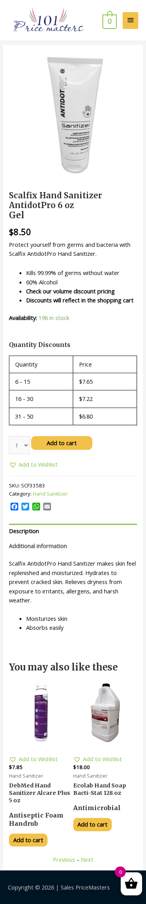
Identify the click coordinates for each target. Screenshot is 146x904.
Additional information (38, 546)
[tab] (73, 531)
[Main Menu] (130, 20)
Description (24, 531)
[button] (33, 464)
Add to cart (62, 443)
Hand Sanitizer (50, 493)
